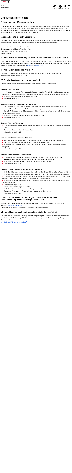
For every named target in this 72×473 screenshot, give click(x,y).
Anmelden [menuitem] (55, 8)
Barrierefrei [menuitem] (60, 8)
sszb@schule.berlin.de (15, 205)
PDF (28, 65)
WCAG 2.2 (38, 65)
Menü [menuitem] (69, 8)
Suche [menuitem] (65, 8)
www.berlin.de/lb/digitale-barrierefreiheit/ (13, 222)
